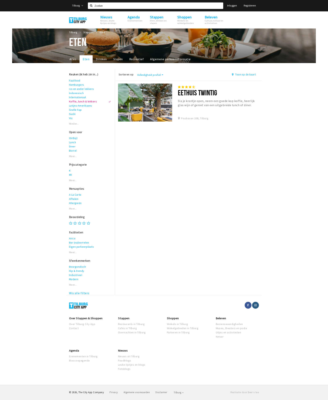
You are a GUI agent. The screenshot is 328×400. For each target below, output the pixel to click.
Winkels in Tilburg (177, 324)
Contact (74, 328)
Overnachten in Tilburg (132, 332)
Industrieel (75, 275)
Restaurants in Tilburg (131, 324)
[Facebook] (248, 305)
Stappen (123, 318)
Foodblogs (124, 360)
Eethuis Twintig (197, 93)
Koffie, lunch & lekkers (83, 101)
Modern (73, 279)
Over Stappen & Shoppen (85, 318)
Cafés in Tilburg (127, 328)
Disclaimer (161, 392)
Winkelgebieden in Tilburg (182, 328)
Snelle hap (75, 109)
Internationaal (77, 97)
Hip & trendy (76, 271)
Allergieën (75, 203)
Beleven (221, 318)
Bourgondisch (77, 266)
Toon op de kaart (245, 74)
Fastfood (74, 80)
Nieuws (123, 350)
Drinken (101, 59)
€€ (70, 174)
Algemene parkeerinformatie (170, 59)
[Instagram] (255, 305)
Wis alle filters (79, 293)
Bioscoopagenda (79, 360)
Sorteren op (126, 74)
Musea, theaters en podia (231, 328)
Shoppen (173, 318)
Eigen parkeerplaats (81, 246)
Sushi (72, 114)
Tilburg (76, 5)
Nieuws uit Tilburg (129, 356)
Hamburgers (76, 84)
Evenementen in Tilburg (83, 356)
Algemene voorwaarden (137, 392)
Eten (86, 59)
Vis (71, 118)
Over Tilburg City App (82, 324)
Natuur (220, 336)
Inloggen (232, 5)
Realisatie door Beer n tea (244, 392)
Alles (72, 59)
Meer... (73, 156)
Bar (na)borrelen (79, 242)
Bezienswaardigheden (229, 324)
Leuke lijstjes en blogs (131, 364)
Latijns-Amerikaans (80, 105)
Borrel (73, 150)
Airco (72, 238)
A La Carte (75, 194)
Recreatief (136, 59)
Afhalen (73, 199)
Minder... (74, 123)
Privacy (114, 392)
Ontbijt (73, 138)
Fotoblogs (124, 369)
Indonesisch (76, 93)
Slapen (118, 59)
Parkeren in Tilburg (178, 332)
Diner (72, 146)
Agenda (74, 350)
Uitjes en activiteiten (228, 332)
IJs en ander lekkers (81, 89)
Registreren (250, 5)
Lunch (72, 142)
